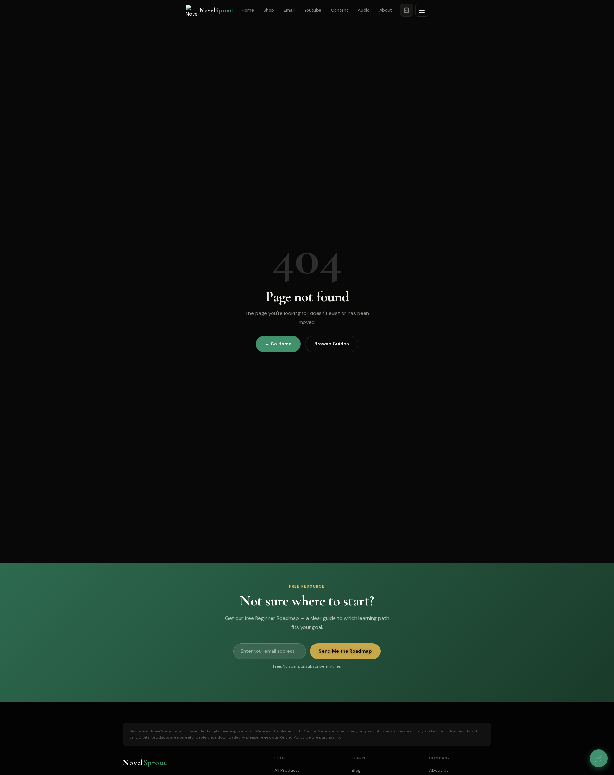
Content (339, 10)
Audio (364, 10)
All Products (287, 770)
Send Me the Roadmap (345, 651)
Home (248, 10)
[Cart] (406, 10)
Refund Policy (292, 737)
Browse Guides (331, 344)
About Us (439, 770)
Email (289, 10)
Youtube (312, 10)
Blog (356, 770)
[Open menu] (421, 10)
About (385, 10)
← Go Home (278, 344)
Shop (269, 10)
